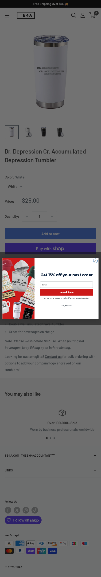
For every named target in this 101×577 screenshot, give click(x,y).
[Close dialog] (95, 261)
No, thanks (66, 305)
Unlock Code (67, 292)
